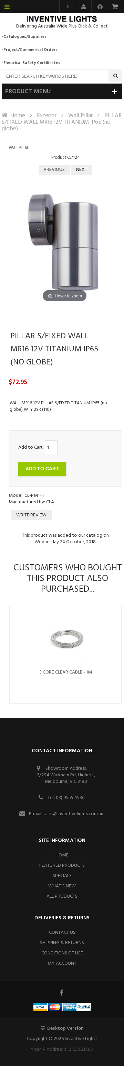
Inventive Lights (81, 1039)
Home (17, 115)
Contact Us (62, 933)
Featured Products (62, 865)
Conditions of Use (62, 953)
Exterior (46, 115)
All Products (62, 896)
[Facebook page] (62, 992)
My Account (62, 963)
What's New (62, 886)
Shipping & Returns (62, 943)
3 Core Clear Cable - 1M (65, 672)
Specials (62, 876)
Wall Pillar (80, 115)
